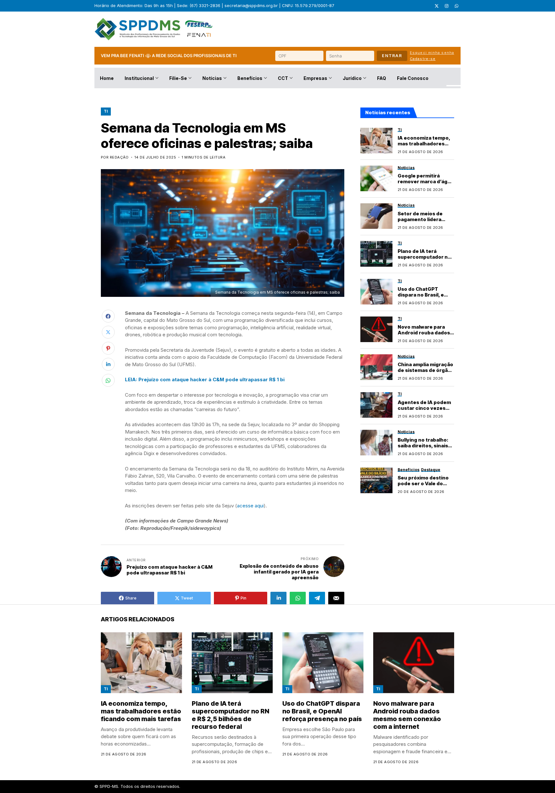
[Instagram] (446, 6)
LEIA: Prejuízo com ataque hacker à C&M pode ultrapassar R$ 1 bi (205, 379)
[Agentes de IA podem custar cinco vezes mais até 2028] (376, 405)
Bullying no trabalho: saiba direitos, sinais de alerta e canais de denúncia (423, 449)
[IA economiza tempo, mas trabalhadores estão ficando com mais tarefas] (376, 140)
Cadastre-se (423, 58)
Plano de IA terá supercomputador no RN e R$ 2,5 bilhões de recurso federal (425, 260)
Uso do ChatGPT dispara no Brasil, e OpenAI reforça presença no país (421, 297)
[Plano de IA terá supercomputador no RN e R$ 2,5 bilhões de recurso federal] (376, 254)
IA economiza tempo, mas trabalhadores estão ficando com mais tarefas (424, 147)
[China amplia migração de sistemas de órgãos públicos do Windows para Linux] (376, 367)
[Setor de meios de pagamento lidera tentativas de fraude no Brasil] (376, 216)
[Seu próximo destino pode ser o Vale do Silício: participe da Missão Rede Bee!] (376, 480)
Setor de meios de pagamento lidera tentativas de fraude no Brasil (423, 222)
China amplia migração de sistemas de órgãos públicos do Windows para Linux (426, 373)
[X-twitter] (436, 6)
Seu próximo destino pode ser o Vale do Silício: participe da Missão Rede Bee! (423, 486)
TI (106, 111)
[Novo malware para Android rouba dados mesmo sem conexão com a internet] (376, 329)
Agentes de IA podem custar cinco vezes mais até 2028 (424, 408)
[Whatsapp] (456, 6)
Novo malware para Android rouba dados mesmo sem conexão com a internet (424, 335)
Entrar (392, 55)
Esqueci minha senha (432, 52)
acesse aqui (250, 506)
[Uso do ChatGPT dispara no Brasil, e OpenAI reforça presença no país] (376, 292)
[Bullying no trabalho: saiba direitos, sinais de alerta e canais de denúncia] (376, 442)
